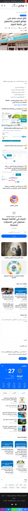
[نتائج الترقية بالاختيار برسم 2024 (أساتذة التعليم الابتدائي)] (21, 291)
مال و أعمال (11, 487)
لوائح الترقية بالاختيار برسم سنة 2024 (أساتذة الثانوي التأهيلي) (7, 451)
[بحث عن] (26, 6)
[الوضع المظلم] (4, 6)
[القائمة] (2, 6)
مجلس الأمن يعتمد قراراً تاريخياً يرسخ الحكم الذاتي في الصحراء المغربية (7, 297)
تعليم (21, 484)
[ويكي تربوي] (18, 5)
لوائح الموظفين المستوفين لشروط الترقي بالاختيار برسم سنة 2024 (9, 399)
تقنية (17, 484)
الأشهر (23, 393)
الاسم (25, 340)
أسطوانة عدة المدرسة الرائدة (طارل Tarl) (21, 470)
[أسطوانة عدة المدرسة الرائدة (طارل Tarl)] (21, 464)
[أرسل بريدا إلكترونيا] (19, 28)
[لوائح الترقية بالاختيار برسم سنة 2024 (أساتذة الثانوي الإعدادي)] (7, 464)
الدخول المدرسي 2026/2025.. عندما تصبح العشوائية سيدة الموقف (21, 305)
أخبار (25, 484)
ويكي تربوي (22, 28)
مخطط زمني (4, 487)
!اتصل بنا (5, 500)
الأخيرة (14, 393)
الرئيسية (23, 12)
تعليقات (5, 393)
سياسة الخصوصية (12, 500)
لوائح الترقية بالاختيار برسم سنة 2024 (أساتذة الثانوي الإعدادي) (7, 470)
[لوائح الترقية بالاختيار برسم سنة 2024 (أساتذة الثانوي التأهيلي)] (7, 444)
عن (6, 484)
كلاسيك (17, 487)
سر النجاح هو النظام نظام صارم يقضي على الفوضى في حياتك (9, 413)
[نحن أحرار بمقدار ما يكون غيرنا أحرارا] (22, 422)
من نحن (18, 500)
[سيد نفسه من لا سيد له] (22, 408)
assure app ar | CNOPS (20, 105)
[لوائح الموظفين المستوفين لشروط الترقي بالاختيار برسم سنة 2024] (22, 400)
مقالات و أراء (23, 15)
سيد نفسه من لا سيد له (11, 406)
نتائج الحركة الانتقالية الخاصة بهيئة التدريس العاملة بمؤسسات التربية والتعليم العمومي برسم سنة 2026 (21, 452)
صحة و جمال (11, 484)
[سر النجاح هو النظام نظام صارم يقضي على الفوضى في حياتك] (22, 415)
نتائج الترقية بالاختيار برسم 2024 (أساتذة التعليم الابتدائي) (21, 297)
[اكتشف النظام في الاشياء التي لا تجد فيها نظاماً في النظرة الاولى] (22, 428)
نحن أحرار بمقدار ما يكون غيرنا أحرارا (10, 420)
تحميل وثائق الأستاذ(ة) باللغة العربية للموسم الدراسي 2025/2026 (8, 305)
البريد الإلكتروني (23, 346)
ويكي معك (18, 12)
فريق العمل (23, 487)
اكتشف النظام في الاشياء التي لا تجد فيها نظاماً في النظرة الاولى (9, 428)
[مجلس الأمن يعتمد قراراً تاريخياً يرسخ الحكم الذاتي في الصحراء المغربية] (7, 291)
